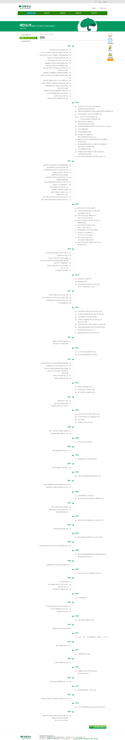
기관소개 (47, 13)
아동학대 (62, 13)
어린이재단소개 (26, 35)
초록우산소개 (31, 13)
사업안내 (78, 13)
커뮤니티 (94, 13)
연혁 (22, 38)
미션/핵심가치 (26, 41)
